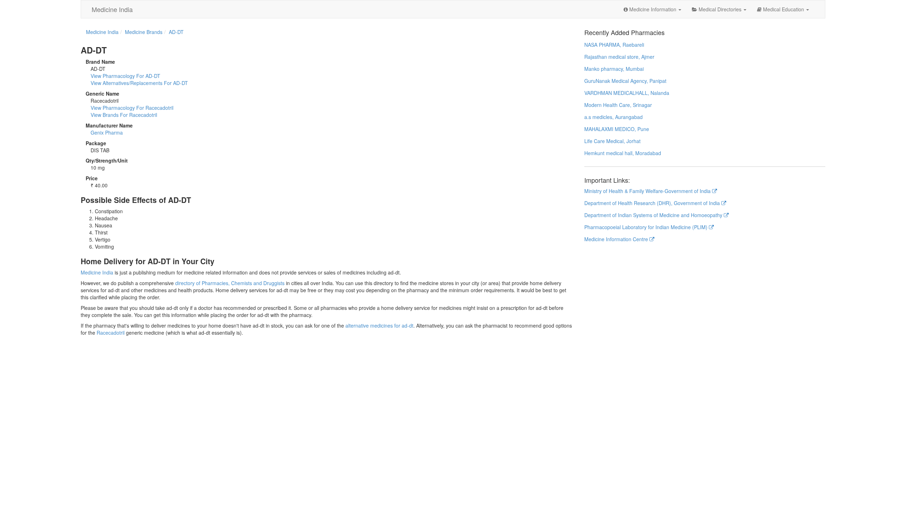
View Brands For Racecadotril (124, 114)
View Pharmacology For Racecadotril (132, 107)
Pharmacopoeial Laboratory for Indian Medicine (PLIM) (646, 227)
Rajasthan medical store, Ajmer (619, 56)
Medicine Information (653, 9)
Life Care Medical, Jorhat (612, 140)
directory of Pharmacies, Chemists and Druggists (230, 283)
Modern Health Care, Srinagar (618, 104)
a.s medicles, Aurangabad (613, 116)
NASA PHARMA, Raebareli (614, 44)
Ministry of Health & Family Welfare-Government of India (648, 190)
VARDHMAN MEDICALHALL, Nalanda (626, 92)
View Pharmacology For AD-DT (125, 75)
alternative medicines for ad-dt (379, 325)
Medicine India (112, 9)
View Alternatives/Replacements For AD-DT (139, 82)
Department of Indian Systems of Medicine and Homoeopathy (654, 215)
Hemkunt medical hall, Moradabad (622, 153)
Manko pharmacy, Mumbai (614, 68)
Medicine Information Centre (616, 239)
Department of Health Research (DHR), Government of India (652, 202)
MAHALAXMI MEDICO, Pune (616, 128)
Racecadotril (111, 332)
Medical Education (783, 9)
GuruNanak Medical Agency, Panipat (625, 80)
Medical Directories (720, 9)
